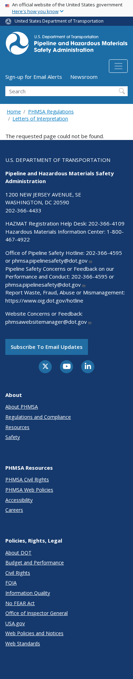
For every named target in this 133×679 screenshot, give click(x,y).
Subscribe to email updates (47, 346)
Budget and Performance (34, 562)
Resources (17, 427)
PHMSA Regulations (51, 111)
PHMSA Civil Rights (27, 479)
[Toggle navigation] (118, 66)
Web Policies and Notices (34, 633)
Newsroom (84, 76)
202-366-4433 (23, 210)
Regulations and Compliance (38, 417)
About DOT (18, 552)
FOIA (11, 582)
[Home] (66, 45)
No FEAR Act (20, 603)
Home (14, 111)
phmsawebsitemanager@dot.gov (46, 321)
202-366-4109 (106, 223)
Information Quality (27, 593)
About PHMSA (21, 406)
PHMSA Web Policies (29, 489)
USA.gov (15, 623)
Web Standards (22, 643)
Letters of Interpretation (40, 118)
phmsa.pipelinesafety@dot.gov (50, 260)
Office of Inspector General (36, 613)
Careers (14, 510)
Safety (12, 437)
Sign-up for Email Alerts (33, 76)
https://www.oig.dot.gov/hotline (44, 300)
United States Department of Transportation (59, 21)
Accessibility (19, 500)
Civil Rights (17, 572)
